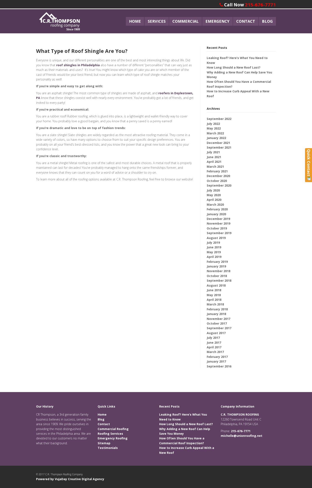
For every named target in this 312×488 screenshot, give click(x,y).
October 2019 (217, 228)
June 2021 (214, 157)
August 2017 (216, 333)
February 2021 (217, 171)
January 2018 (216, 314)
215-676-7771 (260, 4)
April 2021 (214, 162)
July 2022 (213, 124)
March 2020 (215, 205)
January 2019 (216, 266)
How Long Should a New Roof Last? (233, 67)
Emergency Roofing (113, 438)
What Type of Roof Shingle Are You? (82, 50)
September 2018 (219, 280)
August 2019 (216, 238)
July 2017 (213, 338)
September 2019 (219, 233)
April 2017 (214, 347)
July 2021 (213, 152)
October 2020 (217, 181)
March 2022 (215, 133)
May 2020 (214, 195)
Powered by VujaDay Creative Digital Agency (70, 479)
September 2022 (219, 119)
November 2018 (218, 271)
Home (135, 21)
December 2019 (218, 219)
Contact (245, 21)
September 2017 (219, 328)
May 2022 (214, 128)
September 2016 (219, 366)
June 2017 (214, 342)
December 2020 (218, 176)
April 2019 (214, 257)
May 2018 (214, 295)
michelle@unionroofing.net (241, 436)
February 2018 (217, 309)
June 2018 (214, 290)
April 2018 (214, 300)
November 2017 (218, 319)
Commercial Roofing (113, 429)
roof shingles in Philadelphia (78, 65)
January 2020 (216, 214)
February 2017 (217, 357)
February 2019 (217, 262)
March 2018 (215, 304)
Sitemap (104, 443)
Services (157, 21)
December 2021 (218, 143)
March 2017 (215, 352)
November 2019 (218, 223)
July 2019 (213, 242)
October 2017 (217, 323)
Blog (267, 21)
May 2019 (214, 252)
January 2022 (216, 138)
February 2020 (217, 209)
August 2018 (216, 285)
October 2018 (217, 276)
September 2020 (219, 185)
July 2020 (213, 190)
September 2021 (219, 147)
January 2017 (216, 361)
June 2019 (214, 247)
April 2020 (214, 200)
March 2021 (215, 167)
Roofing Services (110, 434)
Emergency (217, 21)
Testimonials (108, 448)
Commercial (185, 21)
